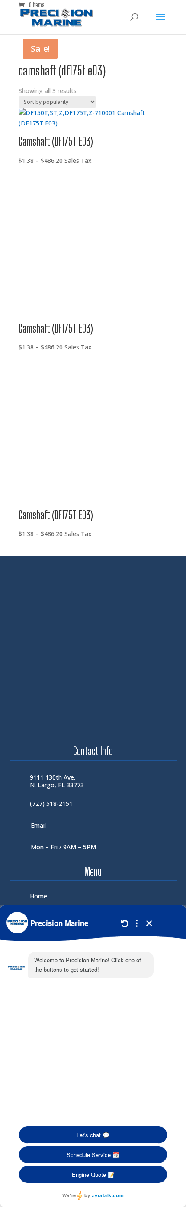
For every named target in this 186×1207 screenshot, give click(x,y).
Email (38, 825)
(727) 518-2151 (51, 803)
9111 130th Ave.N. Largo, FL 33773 (57, 781)
